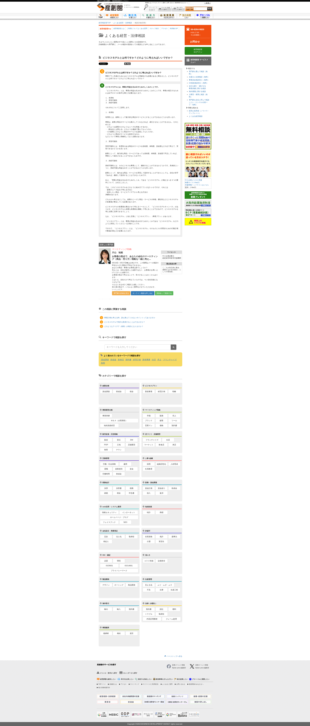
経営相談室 (198, 50)
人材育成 (174, 464)
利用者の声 (174, 28)
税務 (131, 488)
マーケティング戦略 (152, 410)
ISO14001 (129, 566)
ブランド (148, 420)
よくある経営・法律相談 (122, 23)
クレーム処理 (171, 619)
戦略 (174, 391)
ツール (174, 420)
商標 (161, 512)
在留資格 (148, 537)
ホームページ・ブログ (119, 517)
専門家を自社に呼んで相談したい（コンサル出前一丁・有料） (199, 102)
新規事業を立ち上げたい (168, 16)
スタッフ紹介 (154, 28)
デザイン (106, 585)
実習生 (161, 541)
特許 (149, 512)
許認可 (147, 531)
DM (131, 440)
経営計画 (137, 360)
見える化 (148, 585)
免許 (161, 537)
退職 (106, 469)
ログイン (128, 5)
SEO (125, 522)
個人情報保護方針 (104, 687)
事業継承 (105, 628)
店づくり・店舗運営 (152, 434)
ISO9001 (109, 566)
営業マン (148, 425)
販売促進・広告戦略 (110, 434)
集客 (103, 363)
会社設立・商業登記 (110, 531)
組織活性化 (161, 464)
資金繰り (161, 488)
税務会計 (105, 482)
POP (106, 445)
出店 (154, 360)
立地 (119, 445)
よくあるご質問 (167, 684)
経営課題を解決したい (113, 16)
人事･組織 (149, 458)
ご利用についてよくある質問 (137, 28)
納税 (106, 493)
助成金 (113, 360)
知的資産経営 (109, 425)
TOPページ (102, 684)
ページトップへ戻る (174, 656)
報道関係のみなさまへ (181, 2)
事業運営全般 (107, 410)
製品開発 (105, 579)
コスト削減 (148, 561)
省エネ (147, 555)
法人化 (119, 537)
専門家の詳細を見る (121, 293)
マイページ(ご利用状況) (150, 684)
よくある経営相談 (195, 116)
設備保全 (161, 561)
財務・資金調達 (151, 482)
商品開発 (131, 585)
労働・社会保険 (109, 464)
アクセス (154, 2)
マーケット (148, 445)
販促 (106, 440)
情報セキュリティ (109, 512)
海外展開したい (204, 16)
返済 (161, 493)
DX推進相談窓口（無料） (198, 83)
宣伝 (119, 440)
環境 (119, 561)
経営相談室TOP (105, 23)
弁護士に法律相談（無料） (199, 77)
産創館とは (148, 2)
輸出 (106, 609)
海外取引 (105, 603)
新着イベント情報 (201, 665)
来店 (174, 445)
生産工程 (174, 590)
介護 (149, 541)
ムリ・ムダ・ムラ (165, 585)
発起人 (106, 541)
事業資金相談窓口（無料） (199, 80)
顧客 (161, 420)
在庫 (161, 590)
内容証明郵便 (152, 619)
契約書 (128, 360)
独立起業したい (186, 16)
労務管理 (105, 458)
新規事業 (146, 360)
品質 (106, 561)
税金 (131, 391)
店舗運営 (131, 445)
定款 (106, 537)
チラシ (119, 450)
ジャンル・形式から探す (164, 8)
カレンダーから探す (178, 8)
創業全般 (105, 386)
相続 (119, 633)
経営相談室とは (118, 28)
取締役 (131, 537)
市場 (149, 416)
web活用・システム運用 (111, 507)
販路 (161, 416)
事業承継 (106, 416)
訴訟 (161, 609)
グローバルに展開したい (200, 679)
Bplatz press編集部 (202, 668)
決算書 (119, 488)
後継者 (106, 633)
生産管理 (148, 579)
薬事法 (174, 537)
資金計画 (148, 488)
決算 (106, 488)
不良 (149, 590)
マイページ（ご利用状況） (133, 7)
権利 (174, 609)
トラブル (148, 614)
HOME (100, 16)
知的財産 (148, 507)
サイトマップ (134, 684)
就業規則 (118, 469)
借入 (149, 493)
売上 (159, 360)
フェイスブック (109, 522)
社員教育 (148, 469)
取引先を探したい (131, 16)
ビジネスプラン (151, 386)
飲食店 (121, 360)
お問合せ (195, 41)
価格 (161, 425)
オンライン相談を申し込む (142, 293)
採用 (149, 464)
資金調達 (105, 360)
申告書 (131, 493)
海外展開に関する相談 (197, 91)
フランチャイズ (170, 360)
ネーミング (118, 585)
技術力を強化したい (149, 16)
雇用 (125, 464)
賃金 (131, 469)
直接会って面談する (164, 293)
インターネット (128, 512)
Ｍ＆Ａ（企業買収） (119, 420)
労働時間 (106, 474)
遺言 (131, 633)
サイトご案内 (161, 2)
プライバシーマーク (119, 571)
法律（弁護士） (151, 603)
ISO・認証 (106, 555)
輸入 (119, 609)
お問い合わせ (170, 2)
